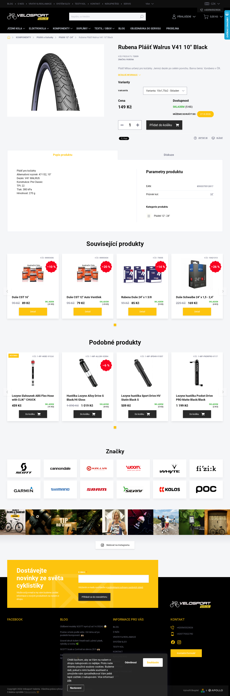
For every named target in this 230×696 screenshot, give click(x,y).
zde (69, 680)
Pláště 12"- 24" (162, 215)
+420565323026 (185, 627)
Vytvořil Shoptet (191, 690)
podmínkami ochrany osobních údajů (125, 587)
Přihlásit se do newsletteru (94, 597)
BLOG (10, 4)
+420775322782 (185, 634)
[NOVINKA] (33, 373)
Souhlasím (153, 662)
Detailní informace (128, 75)
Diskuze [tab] (169, 154)
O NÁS (21, 4)
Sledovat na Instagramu (118, 545)
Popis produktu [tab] (62, 154)
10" (211, 194)
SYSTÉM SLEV (63, 4)
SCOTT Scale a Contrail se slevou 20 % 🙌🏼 (80, 649)
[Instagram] (179, 641)
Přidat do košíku (161, 125)
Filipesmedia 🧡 (31, 692)
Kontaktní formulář (186, 653)
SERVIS (127, 4)
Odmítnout (131, 662)
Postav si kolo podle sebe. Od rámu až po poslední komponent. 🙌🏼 (80, 633)
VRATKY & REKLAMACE (40, 4)
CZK (213, 3)
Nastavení (75, 687)
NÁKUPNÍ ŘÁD (112, 4)
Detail (33, 311)
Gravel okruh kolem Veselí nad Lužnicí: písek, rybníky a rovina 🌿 (81, 642)
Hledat (141, 16)
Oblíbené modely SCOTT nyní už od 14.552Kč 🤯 (83, 626)
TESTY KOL (80, 4)
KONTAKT (95, 4)
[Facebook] (173, 641)
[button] (115, 325)
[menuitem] (16, 28)
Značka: (126, 59)
